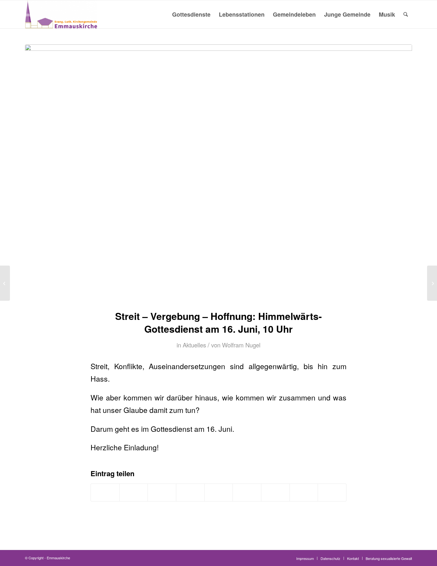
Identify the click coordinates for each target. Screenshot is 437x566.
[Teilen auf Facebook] (105, 492)
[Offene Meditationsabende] (5, 283)
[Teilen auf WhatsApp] (162, 492)
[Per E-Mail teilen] (332, 492)
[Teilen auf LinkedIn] (219, 492)
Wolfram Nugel (241, 345)
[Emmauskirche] (61, 14)
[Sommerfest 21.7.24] (432, 283)
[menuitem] (191, 14)
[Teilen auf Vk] (275, 492)
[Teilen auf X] (134, 492)
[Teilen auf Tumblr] (247, 492)
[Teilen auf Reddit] (304, 492)
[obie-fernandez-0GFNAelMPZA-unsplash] (218, 173)
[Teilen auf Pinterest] (190, 492)
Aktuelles (194, 345)
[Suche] (405, 14)
